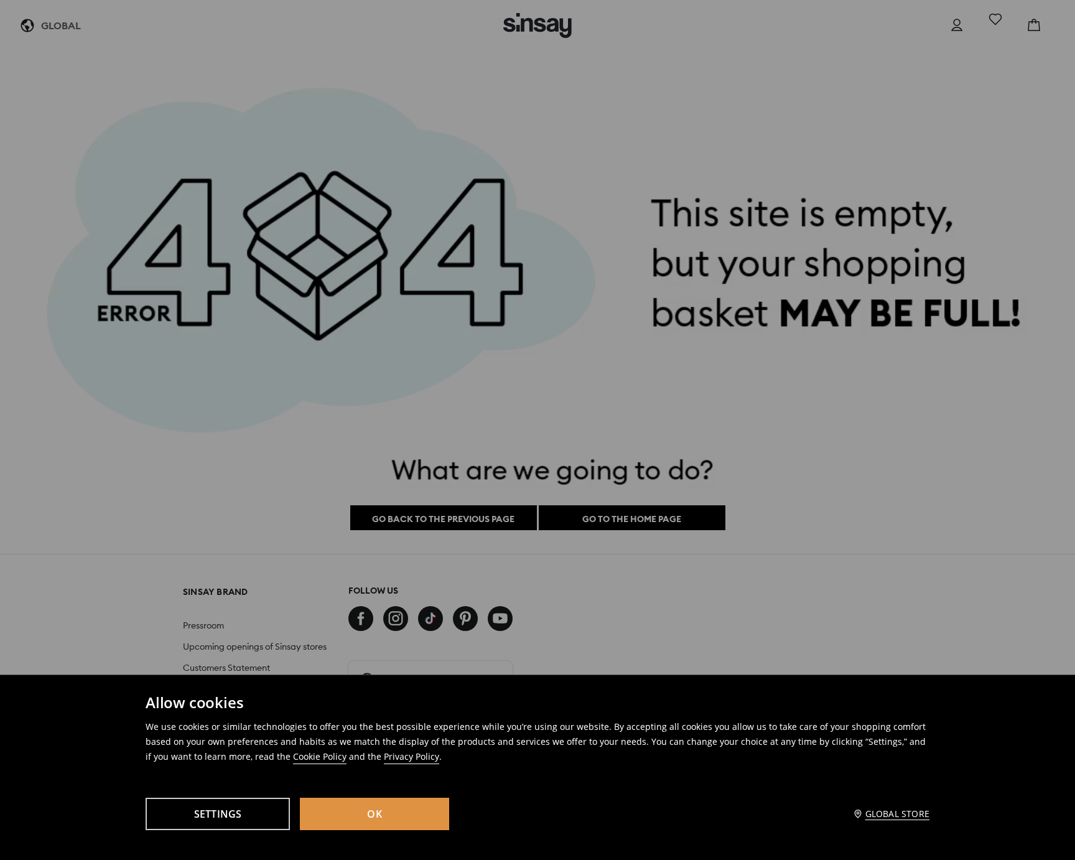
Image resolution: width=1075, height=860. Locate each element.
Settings (218, 814)
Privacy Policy (411, 756)
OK (374, 814)
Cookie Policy (320, 756)
